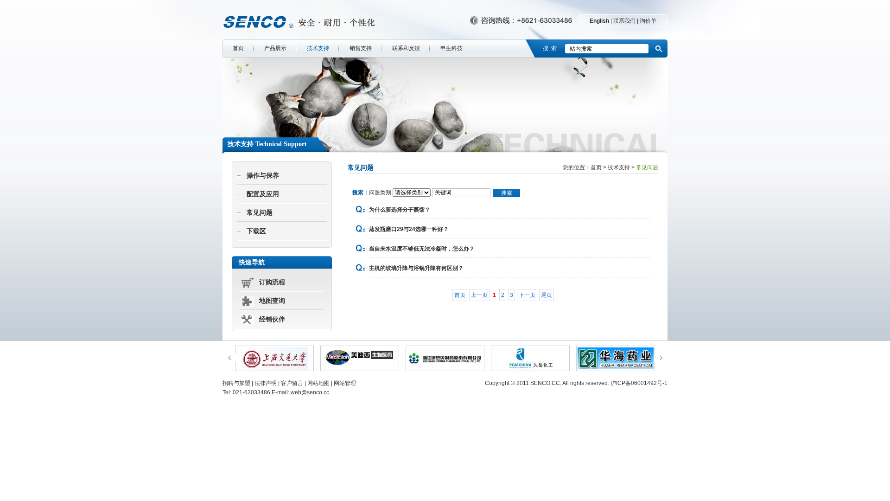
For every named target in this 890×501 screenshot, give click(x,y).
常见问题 (260, 212)
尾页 (546, 295)
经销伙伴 (272, 319)
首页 (238, 48)
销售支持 (361, 48)
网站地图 (318, 383)
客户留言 (292, 383)
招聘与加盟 (236, 383)
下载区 (256, 231)
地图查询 (272, 300)
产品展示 (275, 48)
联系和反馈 (406, 48)
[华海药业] (615, 358)
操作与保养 (263, 175)
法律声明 (265, 383)
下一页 (527, 295)
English (599, 21)
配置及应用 (263, 194)
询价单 (648, 21)
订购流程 (272, 282)
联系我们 (624, 21)
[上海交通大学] (274, 358)
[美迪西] (359, 358)
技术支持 (318, 48)
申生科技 (451, 48)
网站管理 (345, 383)
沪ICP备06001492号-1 (639, 383)
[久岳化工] (530, 358)
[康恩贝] (445, 358)
